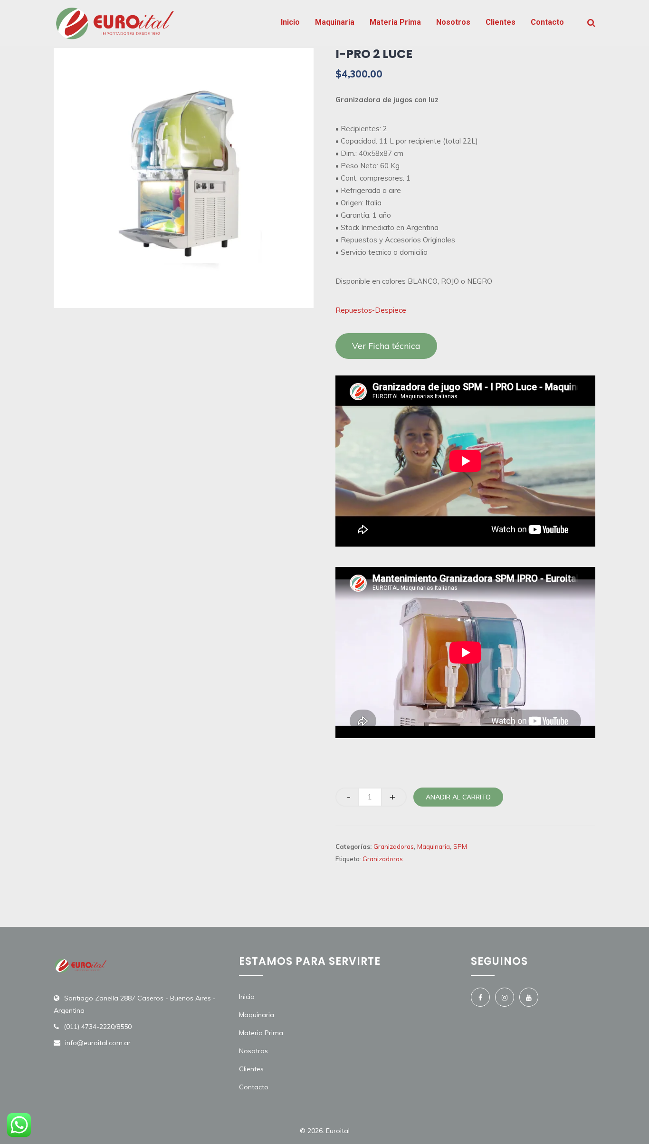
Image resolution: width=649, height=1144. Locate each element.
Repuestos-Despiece (370, 310)
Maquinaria (334, 22)
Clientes (500, 22)
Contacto (547, 22)
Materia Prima (395, 22)
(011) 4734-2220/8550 (98, 1026)
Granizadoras (393, 846)
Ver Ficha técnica (386, 345)
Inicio (290, 22)
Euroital (338, 1130)
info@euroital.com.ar (98, 1042)
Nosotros (453, 22)
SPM (460, 846)
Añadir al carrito (458, 797)
